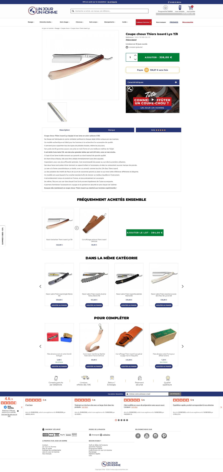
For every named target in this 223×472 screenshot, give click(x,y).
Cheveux (79, 22)
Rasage (30, 22)
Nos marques (161, 22)
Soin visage (64, 22)
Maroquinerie (109, 22)
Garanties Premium (95, 447)
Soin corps (93, 22)
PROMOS (174, 22)
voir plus (85, 407)
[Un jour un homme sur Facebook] (138, 435)
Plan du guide (47, 448)
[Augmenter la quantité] (135, 55)
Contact (45, 445)
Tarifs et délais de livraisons (98, 445)
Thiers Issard (131, 40)
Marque (111, 130)
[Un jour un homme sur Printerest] (164, 435)
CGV (90, 455)
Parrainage (92, 452)
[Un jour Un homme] (43, 10)
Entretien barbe (45, 22)
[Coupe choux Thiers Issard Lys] (80, 65)
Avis (153, 130)
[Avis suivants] (221, 407)
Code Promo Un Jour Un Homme (100, 450)
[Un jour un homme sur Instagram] (155, 435)
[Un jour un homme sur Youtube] (146, 435)
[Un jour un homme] (111, 464)
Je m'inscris (175, 394)
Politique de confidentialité (51, 450)
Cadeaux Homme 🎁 (143, 22)
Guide (124, 22)
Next (183, 286)
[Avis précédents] (21, 407)
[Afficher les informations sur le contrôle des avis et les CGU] (18, 411)
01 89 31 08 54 (175, 2)
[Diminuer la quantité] (135, 59)
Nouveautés (187, 22)
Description (64, 130)
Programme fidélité (95, 448)
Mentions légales (94, 454)
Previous (40, 286)
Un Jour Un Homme (49, 447)
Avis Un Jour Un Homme (50, 452)
